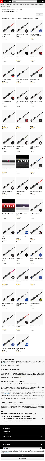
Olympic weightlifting (22, 375)
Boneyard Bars (30, 18)
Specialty (19, 18)
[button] (36, 1)
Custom (36, 18)
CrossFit (33, 375)
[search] (24, 1)
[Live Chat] (39, 1)
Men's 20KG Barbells (19, 9)
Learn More (6, 452)
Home (3, 9)
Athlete (24, 18)
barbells (3, 362)
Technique (14, 18)
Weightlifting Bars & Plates (8, 9)
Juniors (8, 18)
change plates (6, 393)
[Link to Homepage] (7, 1)
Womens (4, 18)
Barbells (14, 9)
